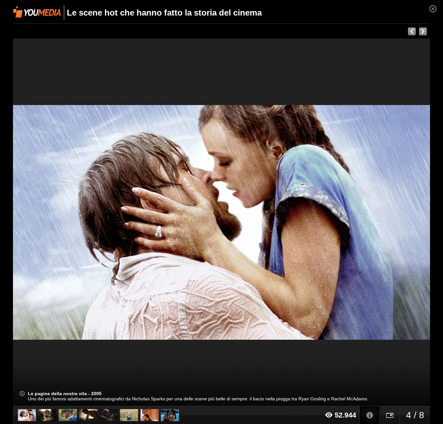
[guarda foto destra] (263, 222)
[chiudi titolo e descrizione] (22, 393)
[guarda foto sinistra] (54, 222)
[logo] (37, 12)
